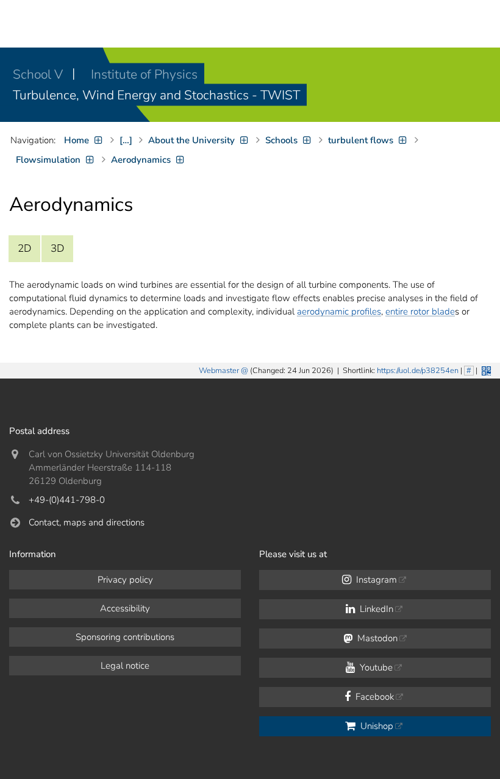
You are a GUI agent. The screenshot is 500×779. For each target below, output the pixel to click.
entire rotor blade (420, 311)
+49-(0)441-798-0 (67, 500)
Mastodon (376, 638)
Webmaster (219, 370)
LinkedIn (375, 609)
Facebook (373, 697)
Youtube (375, 667)
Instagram (375, 580)
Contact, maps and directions (87, 522)
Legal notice (125, 666)
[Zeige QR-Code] (485, 370)
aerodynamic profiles (339, 311)
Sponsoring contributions (125, 637)
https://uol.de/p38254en (418, 370)
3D (57, 248)
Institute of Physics (144, 74)
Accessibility (125, 608)
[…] (126, 140)
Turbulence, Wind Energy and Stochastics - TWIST (156, 95)
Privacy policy (125, 580)
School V (39, 74)
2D (24, 248)
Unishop (375, 726)
